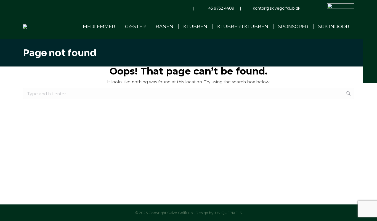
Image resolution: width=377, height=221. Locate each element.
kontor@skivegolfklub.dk (276, 8)
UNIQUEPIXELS (228, 213)
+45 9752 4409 (220, 8)
